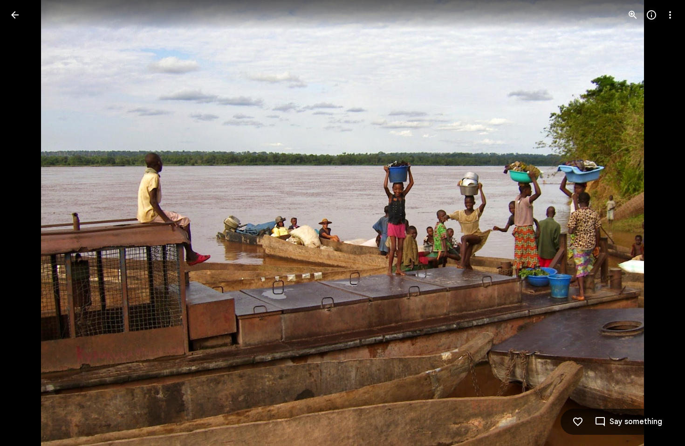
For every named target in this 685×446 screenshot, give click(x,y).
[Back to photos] (15, 15)
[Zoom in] (632, 15)
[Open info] (651, 15)
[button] (26, 223)
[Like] (577, 421)
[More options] (670, 15)
